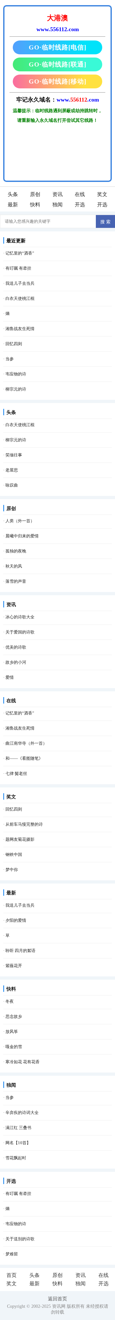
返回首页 (57, 1298)
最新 (13, 204)
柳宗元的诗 (15, 389)
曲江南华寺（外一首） (26, 743)
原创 (35, 194)
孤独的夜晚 (15, 551)
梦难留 (11, 1254)
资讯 (57, 194)
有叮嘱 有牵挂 (18, 268)
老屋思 (11, 470)
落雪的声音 (15, 581)
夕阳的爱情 (15, 920)
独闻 (57, 204)
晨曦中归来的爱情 (22, 536)
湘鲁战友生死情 (19, 328)
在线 (80, 194)
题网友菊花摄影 (19, 839)
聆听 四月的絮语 (20, 950)
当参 (9, 358)
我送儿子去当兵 (19, 283)
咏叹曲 (11, 485)
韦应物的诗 (15, 374)
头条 (13, 194)
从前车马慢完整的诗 (24, 824)
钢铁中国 (13, 854)
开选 (80, 204)
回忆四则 (13, 343)
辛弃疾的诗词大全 (22, 1112)
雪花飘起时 (15, 1157)
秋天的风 (13, 566)
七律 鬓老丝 (16, 773)
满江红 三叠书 (18, 1127)
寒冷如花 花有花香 (22, 1061)
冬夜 (9, 1001)
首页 (11, 1275)
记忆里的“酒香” (19, 253)
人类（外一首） (19, 520)
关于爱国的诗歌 (19, 632)
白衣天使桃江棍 (19, 298)
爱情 (9, 677)
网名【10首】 (18, 1142)
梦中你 (11, 869)
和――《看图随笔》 (24, 758)
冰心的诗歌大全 (19, 617)
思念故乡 (13, 1016)
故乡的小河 (15, 662)
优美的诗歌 (15, 647)
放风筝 (11, 1031)
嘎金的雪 (13, 1046)
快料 (35, 204)
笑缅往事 (13, 455)
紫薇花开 (13, 965)
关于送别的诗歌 (19, 1238)
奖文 (102, 194)
